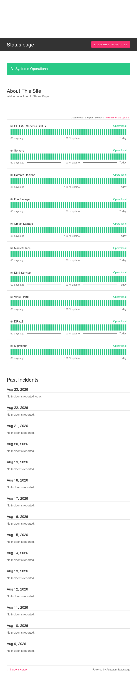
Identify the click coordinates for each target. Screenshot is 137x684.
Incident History (17, 669)
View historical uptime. (117, 117)
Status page (20, 44)
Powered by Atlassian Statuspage (111, 669)
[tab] (11, 132)
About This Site (24, 90)
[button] (110, 44)
